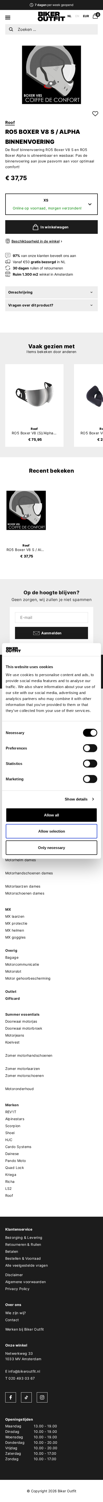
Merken (12, 1105)
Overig (11, 950)
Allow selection (51, 831)
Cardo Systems (18, 1147)
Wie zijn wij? (15, 1313)
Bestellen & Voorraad (23, 1258)
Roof (10, 122)
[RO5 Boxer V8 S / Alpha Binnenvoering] (26, 510)
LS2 (8, 1188)
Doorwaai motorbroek (23, 1028)
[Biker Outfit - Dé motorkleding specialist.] (51, 19)
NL (70, 16)
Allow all (51, 815)
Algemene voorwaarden (25, 1282)
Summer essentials (22, 1014)
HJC (8, 1140)
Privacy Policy (17, 1289)
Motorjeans (14, 1035)
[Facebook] (10, 1397)
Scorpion (12, 1126)
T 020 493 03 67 (20, 1378)
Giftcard (12, 998)
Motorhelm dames (20, 860)
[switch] (90, 748)
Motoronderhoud (19, 1089)
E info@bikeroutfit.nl (22, 1371)
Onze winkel (16, 1345)
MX (8, 909)
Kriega (10, 1174)
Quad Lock (14, 1167)
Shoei (10, 1133)
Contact (12, 1320)
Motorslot (13, 971)
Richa (10, 1181)
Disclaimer (14, 1275)
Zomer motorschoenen (24, 1075)
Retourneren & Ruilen (23, 1244)
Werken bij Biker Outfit (24, 1329)
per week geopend (54, 5)
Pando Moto (15, 1160)
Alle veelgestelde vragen (26, 1265)
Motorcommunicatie (22, 964)
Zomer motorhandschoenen (28, 1055)
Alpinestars (14, 1119)
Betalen (11, 1251)
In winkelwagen (54, 227)
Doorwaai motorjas (21, 1021)
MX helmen (14, 930)
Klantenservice (18, 1229)
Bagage (11, 957)
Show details (76, 799)
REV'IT (10, 1112)
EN (77, 16)
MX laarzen (14, 916)
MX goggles (15, 937)
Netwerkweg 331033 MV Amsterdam (23, 1356)
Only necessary (51, 847)
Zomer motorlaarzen (22, 1068)
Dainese (12, 1154)
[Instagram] (42, 1397)
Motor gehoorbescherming (28, 978)
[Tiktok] (26, 1397)
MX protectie (16, 923)
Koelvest (12, 1042)
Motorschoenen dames (24, 893)
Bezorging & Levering (23, 1237)
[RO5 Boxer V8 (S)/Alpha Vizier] (34, 394)
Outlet (10, 991)
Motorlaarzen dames (22, 886)
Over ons (13, 1304)
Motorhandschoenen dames (29, 873)
